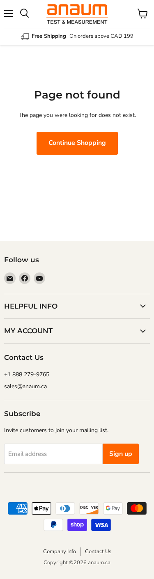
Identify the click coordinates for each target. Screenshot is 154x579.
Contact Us (98, 551)
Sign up (120, 453)
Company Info (59, 551)
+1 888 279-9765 (26, 374)
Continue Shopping (77, 142)
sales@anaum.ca (25, 386)
